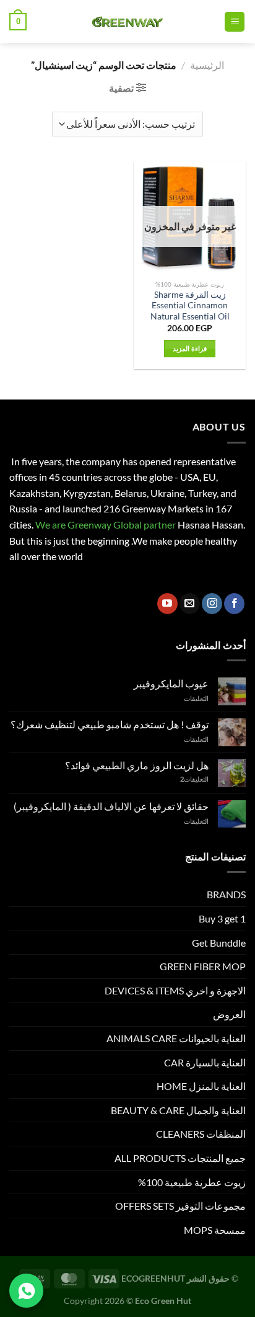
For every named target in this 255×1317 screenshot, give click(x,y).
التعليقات (194, 779)
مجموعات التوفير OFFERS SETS (180, 1206)
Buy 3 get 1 (222, 918)
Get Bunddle (219, 943)
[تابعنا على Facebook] (234, 603)
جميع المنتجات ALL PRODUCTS (180, 1158)
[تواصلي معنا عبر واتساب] (26, 1291)
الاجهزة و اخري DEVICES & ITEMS (175, 990)
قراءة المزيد (189, 348)
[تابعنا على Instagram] (212, 603)
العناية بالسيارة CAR (205, 1062)
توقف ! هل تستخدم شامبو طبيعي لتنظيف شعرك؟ (110, 724)
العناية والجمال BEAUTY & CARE (178, 1110)
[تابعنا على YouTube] (167, 603)
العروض (229, 1014)
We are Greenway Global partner (104, 524)
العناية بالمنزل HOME (201, 1086)
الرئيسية (207, 65)
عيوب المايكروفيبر (171, 683)
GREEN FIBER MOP (203, 966)
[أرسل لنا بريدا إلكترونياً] (189, 603)
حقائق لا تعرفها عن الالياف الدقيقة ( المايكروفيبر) (111, 806)
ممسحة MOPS (215, 1230)
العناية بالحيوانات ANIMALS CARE (176, 1038)
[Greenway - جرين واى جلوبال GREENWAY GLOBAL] (125, 21)
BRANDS (226, 894)
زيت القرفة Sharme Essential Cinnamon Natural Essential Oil (190, 305)
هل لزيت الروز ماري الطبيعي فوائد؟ (137, 765)
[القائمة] (234, 22)
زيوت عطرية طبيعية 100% (192, 1182)
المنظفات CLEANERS (201, 1134)
